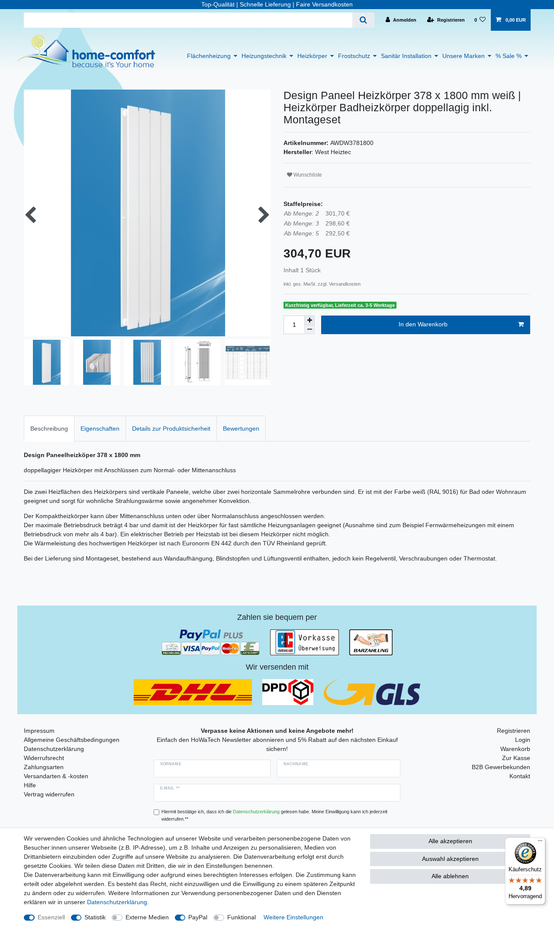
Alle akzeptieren (450, 841)
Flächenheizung (209, 55)
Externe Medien (147, 917)
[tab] (49, 428)
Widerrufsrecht (44, 757)
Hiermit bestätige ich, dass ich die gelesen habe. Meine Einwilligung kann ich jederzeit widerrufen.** (274, 815)
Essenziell (51, 917)
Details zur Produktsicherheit (171, 428)
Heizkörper (312, 55)
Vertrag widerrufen (49, 794)
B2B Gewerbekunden (501, 767)
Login (522, 739)
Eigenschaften (100, 428)
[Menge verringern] (309, 329)
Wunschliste (307, 175)
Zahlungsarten (44, 767)
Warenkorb (515, 748)
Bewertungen (241, 428)
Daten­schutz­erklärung (117, 902)
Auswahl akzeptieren (450, 858)
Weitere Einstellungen (293, 917)
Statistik (95, 917)
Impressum (39, 730)
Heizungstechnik (264, 55)
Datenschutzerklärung (54, 748)
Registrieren (513, 730)
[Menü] (540, 843)
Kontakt (519, 776)
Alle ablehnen (450, 876)
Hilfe (30, 785)
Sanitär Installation (406, 55)
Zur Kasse (516, 757)
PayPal (197, 917)
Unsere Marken (463, 55)
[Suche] (363, 20)
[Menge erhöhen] (309, 320)
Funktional (241, 917)
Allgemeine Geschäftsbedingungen (71, 739)
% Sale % (509, 55)
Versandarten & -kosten (56, 776)
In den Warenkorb (423, 324)
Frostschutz (354, 55)
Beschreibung (49, 428)
